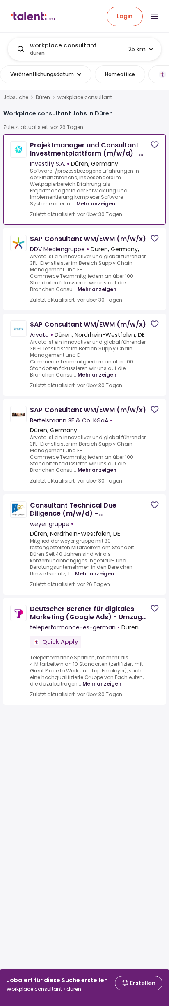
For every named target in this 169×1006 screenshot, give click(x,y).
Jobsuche (15, 97)
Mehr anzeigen (95, 203)
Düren (43, 97)
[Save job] (155, 144)
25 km (137, 49)
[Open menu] (154, 16)
